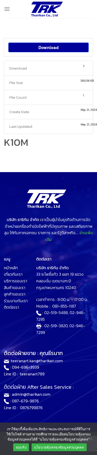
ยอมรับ (21, 447)
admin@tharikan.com (31, 394)
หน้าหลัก (11, 268)
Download (49, 47)
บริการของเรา (15, 281)
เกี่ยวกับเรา (13, 274)
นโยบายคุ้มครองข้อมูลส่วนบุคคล (59, 447)
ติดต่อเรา (11, 307)
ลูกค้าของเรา (14, 294)
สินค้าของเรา (14, 287)
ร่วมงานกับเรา (16, 301)
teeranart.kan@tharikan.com (37, 361)
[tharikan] (48, 9)
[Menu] (7, 9)
